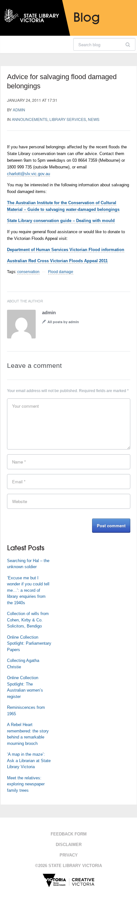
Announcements (29, 119)
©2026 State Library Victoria (68, 865)
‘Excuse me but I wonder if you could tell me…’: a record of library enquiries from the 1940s (28, 590)
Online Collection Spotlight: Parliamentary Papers (29, 643)
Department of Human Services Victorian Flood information (65, 249)
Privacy (69, 855)
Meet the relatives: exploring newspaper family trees (26, 784)
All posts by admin (63, 321)
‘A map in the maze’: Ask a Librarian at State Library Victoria (29, 760)
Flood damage (60, 272)
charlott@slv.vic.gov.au (28, 173)
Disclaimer (69, 844)
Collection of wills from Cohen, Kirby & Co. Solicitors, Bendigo (28, 619)
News (93, 119)
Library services (67, 119)
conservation (28, 272)
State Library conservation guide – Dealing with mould (61, 220)
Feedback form (69, 834)
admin (19, 109)
